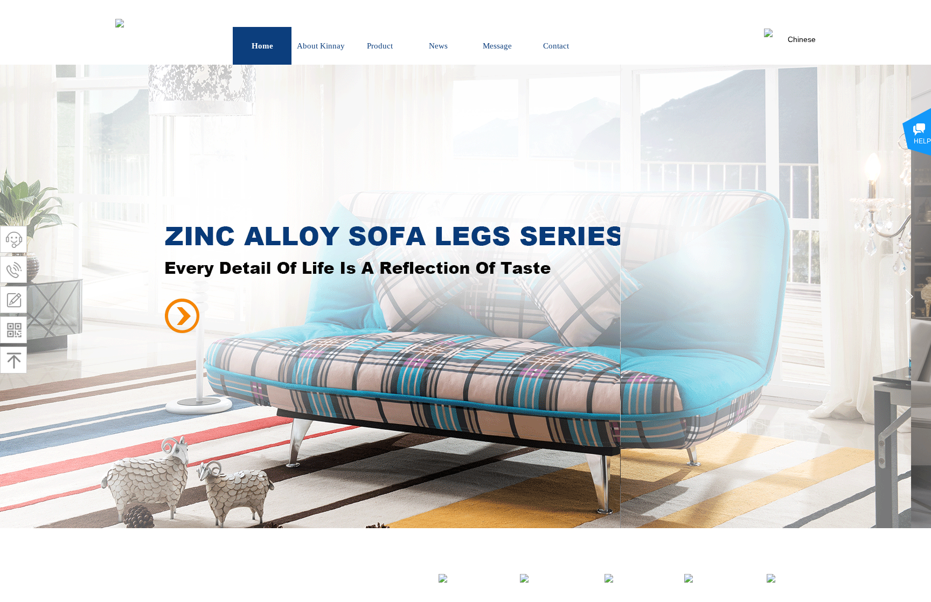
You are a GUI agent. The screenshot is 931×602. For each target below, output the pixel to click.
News (438, 45)
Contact (556, 45)
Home (262, 45)
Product (380, 45)
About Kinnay (321, 45)
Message (497, 45)
